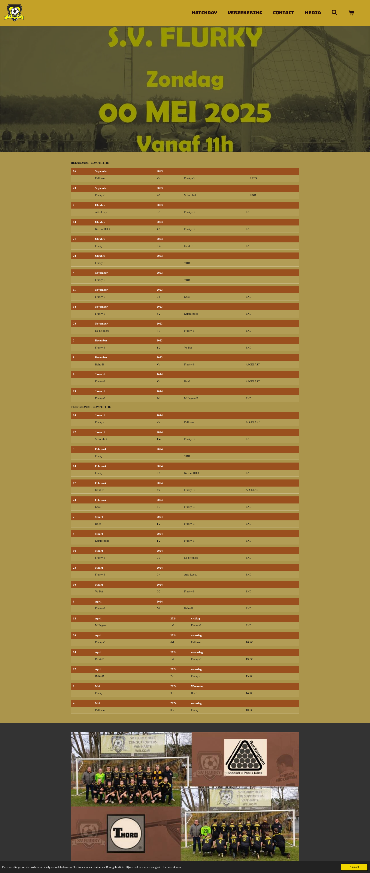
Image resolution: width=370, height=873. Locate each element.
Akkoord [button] (354, 867)
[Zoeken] (334, 12)
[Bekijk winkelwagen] (351, 13)
